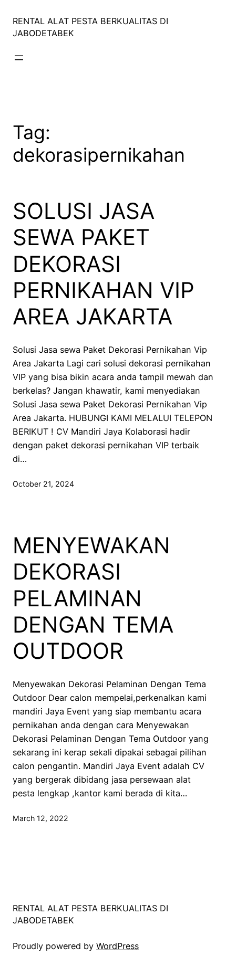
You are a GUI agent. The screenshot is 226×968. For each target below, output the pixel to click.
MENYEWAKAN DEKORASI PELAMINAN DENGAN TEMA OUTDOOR (93, 598)
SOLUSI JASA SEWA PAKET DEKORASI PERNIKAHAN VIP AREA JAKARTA (103, 264)
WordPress (117, 946)
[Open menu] (19, 57)
